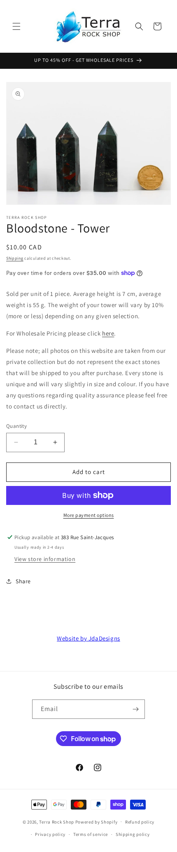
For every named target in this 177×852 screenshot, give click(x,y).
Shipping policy (133, 834)
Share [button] (23, 581)
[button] (16, 26)
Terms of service (90, 834)
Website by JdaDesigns (88, 638)
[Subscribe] (135, 709)
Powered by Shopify (96, 821)
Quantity (16, 426)
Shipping (14, 258)
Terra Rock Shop (56, 821)
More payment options (88, 515)
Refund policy (139, 822)
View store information (44, 559)
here (108, 333)
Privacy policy (50, 834)
